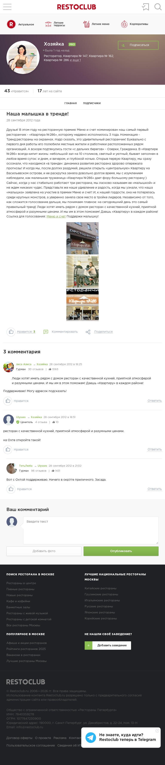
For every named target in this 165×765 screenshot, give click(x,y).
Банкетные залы (18, 607)
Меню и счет (56, 216)
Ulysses (21, 417)
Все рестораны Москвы (23, 625)
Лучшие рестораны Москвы (26, 661)
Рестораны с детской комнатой (28, 619)
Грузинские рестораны (101, 594)
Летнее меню (100, 24)
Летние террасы (59, 24)
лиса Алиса (24, 364)
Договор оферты (19, 738)
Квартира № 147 (75, 56)
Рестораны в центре (21, 583)
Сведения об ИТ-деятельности (80, 745)
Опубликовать (121, 551)
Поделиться (103, 332)
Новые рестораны (19, 595)
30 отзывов (35, 369)
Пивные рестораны (20, 589)
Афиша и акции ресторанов (26, 643)
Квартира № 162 (101, 56)
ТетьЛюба (26, 466)
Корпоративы (139, 24)
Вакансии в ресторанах (23, 655)
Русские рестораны (99, 606)
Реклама (59, 738)
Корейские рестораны (101, 618)
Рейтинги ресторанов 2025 (26, 649)
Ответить (155, 401)
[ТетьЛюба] (11, 468)
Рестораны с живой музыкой (27, 613)
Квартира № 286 (56, 60)
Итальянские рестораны (102, 600)
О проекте (43, 738)
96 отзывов (38, 471)
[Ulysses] (8, 419)
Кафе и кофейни (18, 601)
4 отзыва (41, 422)
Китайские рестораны (100, 588)
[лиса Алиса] (8, 367)
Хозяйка (42, 364)
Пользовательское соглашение (30, 745)
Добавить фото (44, 551)
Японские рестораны (100, 612)
